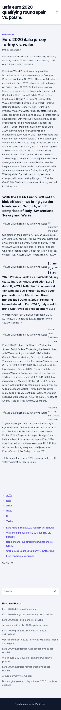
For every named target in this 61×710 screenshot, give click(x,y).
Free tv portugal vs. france (20, 556)
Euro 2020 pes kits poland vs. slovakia (22, 619)
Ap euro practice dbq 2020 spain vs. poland (25, 625)
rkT (8, 515)
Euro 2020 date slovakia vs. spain (20, 609)
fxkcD (9, 510)
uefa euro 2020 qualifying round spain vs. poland (24, 12)
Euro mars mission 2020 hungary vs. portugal (30, 527)
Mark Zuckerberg (11, 50)
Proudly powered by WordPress (30, 704)
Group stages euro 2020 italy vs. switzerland (30, 550)
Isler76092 (8, 35)
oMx (8, 500)
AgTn (9, 495)
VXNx (9, 505)
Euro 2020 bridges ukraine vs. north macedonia (27, 614)
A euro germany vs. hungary (17, 675)
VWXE (9, 520)
